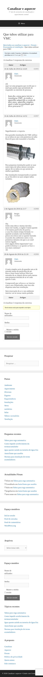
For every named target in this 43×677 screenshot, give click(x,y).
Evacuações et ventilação (13, 47)
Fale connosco (10, 664)
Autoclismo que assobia (13, 453)
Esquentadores (10, 399)
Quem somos (9, 660)
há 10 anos (15, 55)
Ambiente (8, 385)
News (6, 406)
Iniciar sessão (12, 337)
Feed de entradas (11, 519)
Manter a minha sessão (12, 331)
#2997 (36, 116)
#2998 (36, 209)
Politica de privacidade (13, 657)
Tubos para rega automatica (15, 440)
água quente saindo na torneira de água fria (21, 450)
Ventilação (8, 419)
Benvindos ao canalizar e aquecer (16, 45)
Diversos (7, 392)
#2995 (36, 69)
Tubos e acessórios (11, 416)
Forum (33, 45)
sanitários (8, 409)
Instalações (8, 402)
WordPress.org (10, 526)
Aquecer (7, 650)
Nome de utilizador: (9, 314)
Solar (6, 412)
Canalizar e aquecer (21, 8)
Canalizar (8, 647)
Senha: (7, 323)
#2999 (36, 254)
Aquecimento (9, 389)
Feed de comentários (12, 522)
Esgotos (7, 395)
